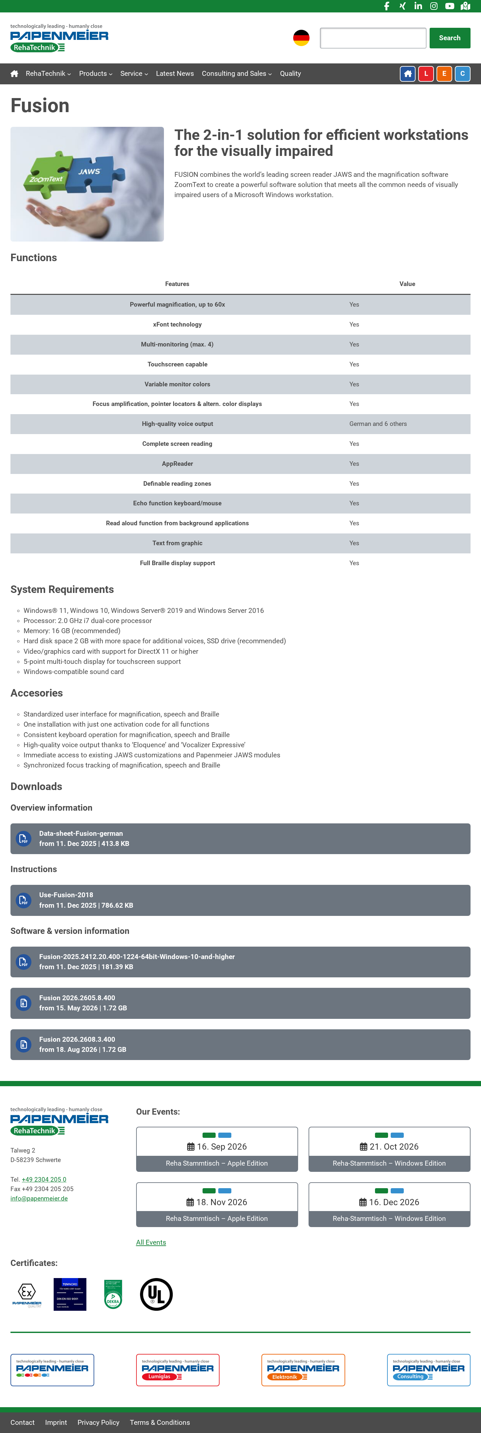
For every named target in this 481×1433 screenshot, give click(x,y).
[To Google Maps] (465, 6)
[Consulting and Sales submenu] (270, 74)
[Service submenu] (146, 74)
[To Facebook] (387, 6)
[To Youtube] (449, 6)
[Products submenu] (111, 74)
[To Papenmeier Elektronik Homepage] (303, 1370)
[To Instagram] (434, 6)
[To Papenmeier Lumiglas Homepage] (178, 1370)
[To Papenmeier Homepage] (52, 1368)
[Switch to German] (301, 38)
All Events (151, 1242)
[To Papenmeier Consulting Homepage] (429, 1370)
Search (450, 38)
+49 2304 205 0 (44, 1179)
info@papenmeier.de (39, 1198)
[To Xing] (402, 6)
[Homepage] (59, 38)
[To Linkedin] (418, 6)
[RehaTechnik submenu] (69, 74)
